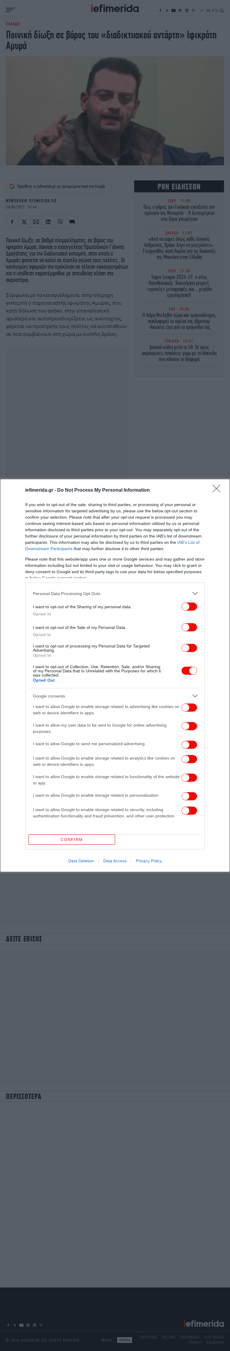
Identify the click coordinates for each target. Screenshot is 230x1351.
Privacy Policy (149, 860)
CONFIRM (72, 839)
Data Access (115, 860)
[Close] (218, 490)
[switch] (189, 607)
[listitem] (115, 593)
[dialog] (115, 675)
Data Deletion (81, 860)
